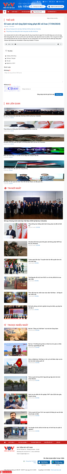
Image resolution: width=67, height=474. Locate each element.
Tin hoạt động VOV (36, 442)
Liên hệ (53, 1)
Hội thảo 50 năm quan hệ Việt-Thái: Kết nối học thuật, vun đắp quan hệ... (23, 181)
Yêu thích (10, 51)
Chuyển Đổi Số (52, 12)
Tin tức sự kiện (27, 12)
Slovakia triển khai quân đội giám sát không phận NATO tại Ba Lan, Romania (24, 142)
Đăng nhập (61, 1)
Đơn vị (46, 1)
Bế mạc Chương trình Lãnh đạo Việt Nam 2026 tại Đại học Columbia (23, 29)
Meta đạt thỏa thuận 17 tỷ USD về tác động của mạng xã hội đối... (21, 155)
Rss (40, 1)
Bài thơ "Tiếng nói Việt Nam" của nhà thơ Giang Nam (43, 328)
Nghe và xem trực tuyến (57, 6)
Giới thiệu (15, 12)
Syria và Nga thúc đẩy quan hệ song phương (16, 168)
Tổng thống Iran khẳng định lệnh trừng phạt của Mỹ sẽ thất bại (22, 31)
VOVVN (12, 117)
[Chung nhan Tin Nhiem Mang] (29, 461)
